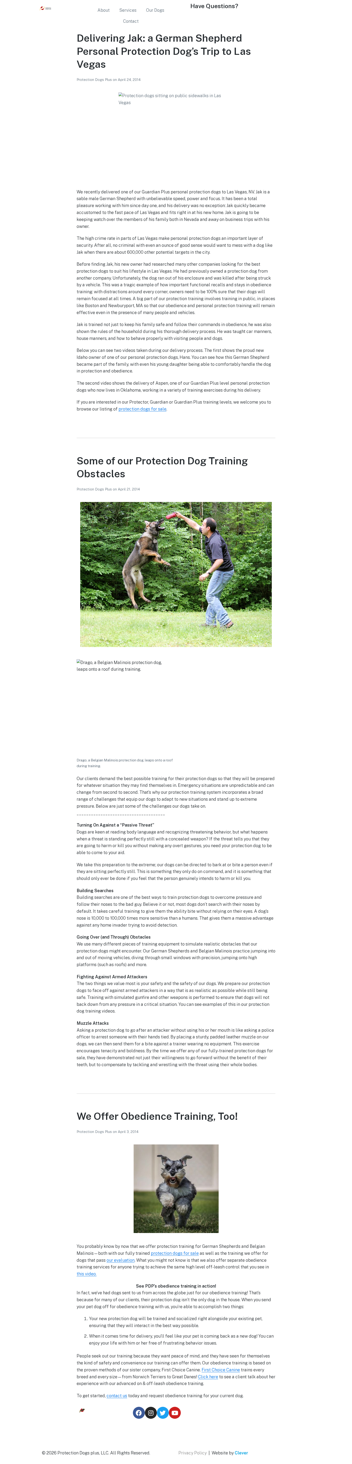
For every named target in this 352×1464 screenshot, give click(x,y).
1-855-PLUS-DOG (241, 1428)
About (103, 10)
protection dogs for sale (142, 408)
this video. (87, 1273)
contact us (117, 1395)
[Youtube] (175, 1413)
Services (127, 10)
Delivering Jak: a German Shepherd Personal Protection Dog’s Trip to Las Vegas (164, 51)
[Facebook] (139, 1413)
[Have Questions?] (184, 8)
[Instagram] (151, 1413)
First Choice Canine (221, 1369)
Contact (131, 21)
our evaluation (121, 1260)
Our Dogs (155, 10)
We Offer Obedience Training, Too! (157, 1116)
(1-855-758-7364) (241, 1435)
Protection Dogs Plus (95, 80)
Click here (208, 1376)
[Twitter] (163, 1413)
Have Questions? (214, 6)
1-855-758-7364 (206, 17)
